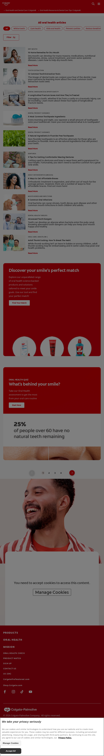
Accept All (11, 751)
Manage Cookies (11, 743)
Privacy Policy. (65, 737)
